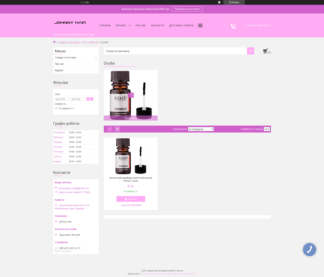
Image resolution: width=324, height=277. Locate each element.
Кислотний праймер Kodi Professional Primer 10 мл (130, 179)
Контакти (157, 25)
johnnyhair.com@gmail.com (74, 188)
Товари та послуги (68, 42)
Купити (132, 199)
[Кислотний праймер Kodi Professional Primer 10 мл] (131, 156)
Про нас (141, 25)
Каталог (121, 25)
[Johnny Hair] (70, 22)
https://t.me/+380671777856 (74, 192)
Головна (105, 25)
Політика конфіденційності (182, 273)
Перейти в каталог (187, 9)
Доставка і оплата (181, 25)
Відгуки (59, 70)
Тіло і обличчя (90, 42)
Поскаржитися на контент (154, 273)
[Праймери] (131, 95)
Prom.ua (179, 270)
